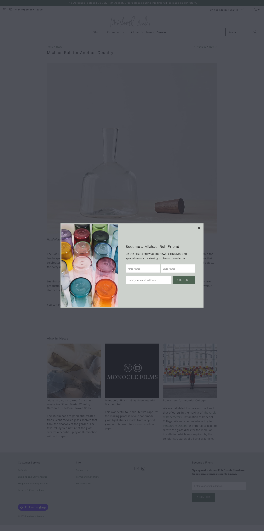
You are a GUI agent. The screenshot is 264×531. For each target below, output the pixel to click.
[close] (199, 227)
